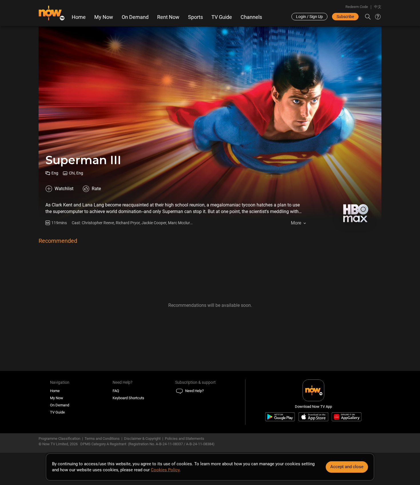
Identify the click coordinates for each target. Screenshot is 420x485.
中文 (377, 7)
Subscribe (345, 16)
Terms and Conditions (102, 438)
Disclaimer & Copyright (142, 438)
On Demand (135, 17)
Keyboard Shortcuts (128, 398)
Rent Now (168, 17)
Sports (195, 17)
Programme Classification (59, 438)
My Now (103, 17)
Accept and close (346, 466)
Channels (251, 17)
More (296, 223)
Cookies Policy (165, 469)
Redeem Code (356, 7)
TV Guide (221, 17)
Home (79, 17)
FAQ (116, 391)
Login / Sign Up (309, 16)
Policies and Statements (184, 438)
